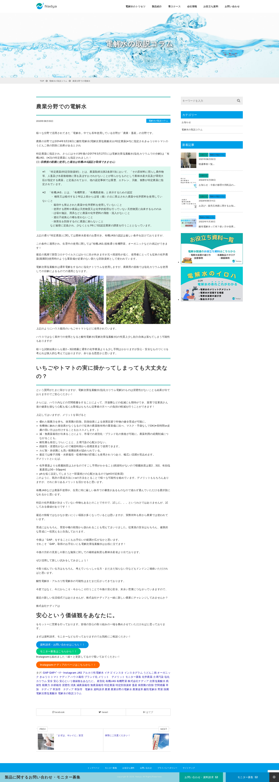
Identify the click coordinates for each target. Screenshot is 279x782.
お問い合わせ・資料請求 (199, 777)
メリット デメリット (111, 676)
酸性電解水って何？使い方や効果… (217, 226)
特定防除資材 (123, 685)
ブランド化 (91, 676)
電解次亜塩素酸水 (46, 693)
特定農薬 (109, 685)
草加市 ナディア (63, 689)
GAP (45, 672)
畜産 (134, 685)
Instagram (69, 672)
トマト (55, 676)
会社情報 (192, 6)
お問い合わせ (232, 6)
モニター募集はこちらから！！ (58, 651)
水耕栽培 (56, 685)
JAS (79, 672)
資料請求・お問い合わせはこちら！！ (62, 644)
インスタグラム (133, 672)
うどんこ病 (150, 672)
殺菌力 (46, 685)
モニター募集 (133, 676)
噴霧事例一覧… (206, 164)
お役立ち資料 (210, 6)
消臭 (73, 685)
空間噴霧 (160, 685)
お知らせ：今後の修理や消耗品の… (217, 184)
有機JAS (111, 681)
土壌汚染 (158, 676)
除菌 (166, 689)
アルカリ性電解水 (93, 672)
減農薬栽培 (83, 685)
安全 (50, 681)
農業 (107, 689)
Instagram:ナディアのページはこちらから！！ (68, 664)
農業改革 (138, 689)
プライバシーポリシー (167, 768)
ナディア (64, 676)
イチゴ (108, 672)
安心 (56, 681)
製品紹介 (157, 6)
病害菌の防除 (146, 685)
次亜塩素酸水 (157, 681)
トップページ (93, 768)
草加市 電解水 (83, 689)
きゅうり (45, 676)
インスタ (118, 672)
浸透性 (66, 685)
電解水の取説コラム (158, 121)
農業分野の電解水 (121, 689)
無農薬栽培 (97, 685)
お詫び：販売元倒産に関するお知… (217, 205)
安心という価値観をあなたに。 (77, 681)
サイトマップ (189, 768)
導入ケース (174, 6)
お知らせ (186, 122)
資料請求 (99, 689)
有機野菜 (122, 681)
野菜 (160, 689)
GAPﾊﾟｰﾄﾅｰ (56, 672)
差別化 (101, 681)
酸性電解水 (150, 689)
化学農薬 (147, 676)
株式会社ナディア (138, 681)
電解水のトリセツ (135, 6)
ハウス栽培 (77, 676)
